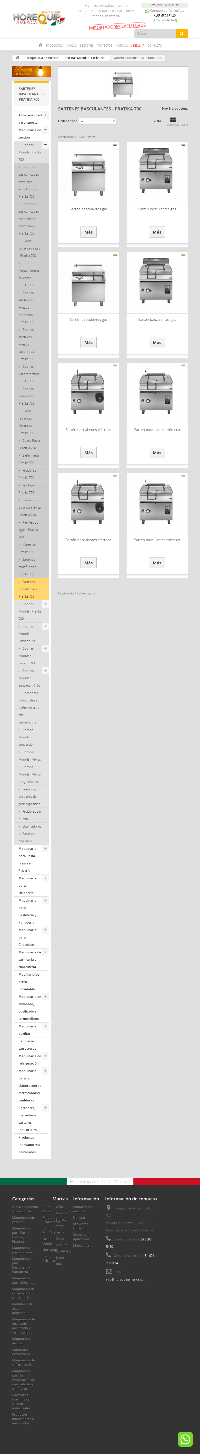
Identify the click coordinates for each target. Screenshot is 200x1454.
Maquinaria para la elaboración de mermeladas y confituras (30, 1085)
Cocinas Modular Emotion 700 (27, 633)
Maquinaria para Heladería (28, 885)
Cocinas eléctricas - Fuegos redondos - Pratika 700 (26, 307)
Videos (138, 45)
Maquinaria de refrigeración (30, 1060)
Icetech (61, 1257)
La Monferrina (51, 1230)
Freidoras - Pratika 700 (28, 474)
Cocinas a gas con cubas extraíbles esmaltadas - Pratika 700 (29, 182)
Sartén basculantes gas (89, 208)
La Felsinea (49, 1258)
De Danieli (48, 1241)
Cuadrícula (173, 124)
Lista (185, 124)
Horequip (50, 1250)
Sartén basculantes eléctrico (88, 429)
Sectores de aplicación (81, 1236)
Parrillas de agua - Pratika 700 (28, 529)
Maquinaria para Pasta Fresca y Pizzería (28, 859)
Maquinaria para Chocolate (28, 937)
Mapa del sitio (84, 1245)
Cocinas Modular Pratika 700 (30, 152)
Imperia (62, 1213)
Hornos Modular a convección (27, 737)
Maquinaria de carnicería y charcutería (30, 959)
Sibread (62, 1219)
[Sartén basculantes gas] (88, 172)
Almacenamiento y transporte (31, 119)
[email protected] (165, 20)
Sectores (87, 45)
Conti (60, 1238)
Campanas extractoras (27, 1045)
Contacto (155, 45)
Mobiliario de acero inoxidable (29, 981)
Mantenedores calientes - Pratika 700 (29, 277)
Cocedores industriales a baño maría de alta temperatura (29, 707)
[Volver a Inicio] (17, 58)
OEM (59, 1207)
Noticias (121, 45)
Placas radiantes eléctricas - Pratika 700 (26, 422)
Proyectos (104, 45)
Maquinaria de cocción (30, 134)
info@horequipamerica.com (126, 1279)
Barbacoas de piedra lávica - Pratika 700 (30, 507)
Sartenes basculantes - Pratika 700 (28, 589)
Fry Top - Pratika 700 (27, 489)
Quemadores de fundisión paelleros (30, 833)
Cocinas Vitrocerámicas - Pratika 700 (30, 373)
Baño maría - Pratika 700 (29, 459)
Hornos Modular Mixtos (30, 756)
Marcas (71, 45)
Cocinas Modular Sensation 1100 (29, 678)
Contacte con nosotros (83, 1209)
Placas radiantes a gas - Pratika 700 (29, 248)
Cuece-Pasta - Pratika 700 (29, 444)
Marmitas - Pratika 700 (28, 548)
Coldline (62, 1245)
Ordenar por (67, 121)
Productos (54, 45)
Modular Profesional (51, 1219)
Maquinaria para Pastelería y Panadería (28, 911)
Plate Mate (46, 1209)
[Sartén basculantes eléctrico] (88, 393)
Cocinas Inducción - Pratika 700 (26, 396)
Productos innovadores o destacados (29, 1144)
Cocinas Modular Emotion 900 (27, 655)
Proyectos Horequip (80, 1226)
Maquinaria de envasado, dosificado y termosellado (30, 1007)
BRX (59, 1264)
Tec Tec (61, 1232)
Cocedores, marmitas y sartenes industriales (28, 1119)
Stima (60, 1226)
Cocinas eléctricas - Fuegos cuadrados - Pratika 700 (27, 344)
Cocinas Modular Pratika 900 (30, 611)
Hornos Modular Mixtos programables (30, 774)
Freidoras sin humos (30, 815)
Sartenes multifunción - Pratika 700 (28, 566)
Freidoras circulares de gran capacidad (29, 796)
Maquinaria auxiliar (28, 1030)
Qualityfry (63, 1251)
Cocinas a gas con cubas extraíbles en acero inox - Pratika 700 (29, 219)
